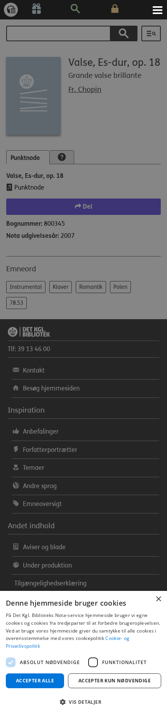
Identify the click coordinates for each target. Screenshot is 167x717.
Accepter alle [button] (35, 680)
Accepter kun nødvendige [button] (114, 680)
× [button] (158, 599)
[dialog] (83, 654)
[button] (83, 702)
